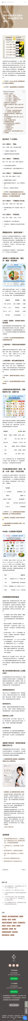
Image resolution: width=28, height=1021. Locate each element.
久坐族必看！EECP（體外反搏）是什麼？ (15, 890)
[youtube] (17, 965)
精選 (15, 928)
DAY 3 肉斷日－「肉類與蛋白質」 (12, 98)
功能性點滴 (4, 916)
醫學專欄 (12, 935)
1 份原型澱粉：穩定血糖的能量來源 (13, 111)
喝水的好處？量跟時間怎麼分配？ (12, 858)
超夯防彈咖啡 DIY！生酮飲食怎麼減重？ (13, 850)
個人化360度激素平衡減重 (13, 916)
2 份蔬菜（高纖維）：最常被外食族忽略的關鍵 (14, 108)
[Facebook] (10, 965)
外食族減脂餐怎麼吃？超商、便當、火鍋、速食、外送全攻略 (13, 117)
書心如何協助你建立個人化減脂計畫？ (12, 123)
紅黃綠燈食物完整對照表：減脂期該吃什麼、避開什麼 (13, 114)
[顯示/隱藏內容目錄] (23, 91)
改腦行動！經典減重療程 (7, 922)
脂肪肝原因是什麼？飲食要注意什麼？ (13, 861)
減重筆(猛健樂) (5, 928)
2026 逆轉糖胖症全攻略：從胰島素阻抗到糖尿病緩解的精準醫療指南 (15, 903)
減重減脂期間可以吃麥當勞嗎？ (17, 87)
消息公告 (9, 925)
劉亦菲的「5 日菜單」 (9, 93)
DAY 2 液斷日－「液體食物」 (12, 96)
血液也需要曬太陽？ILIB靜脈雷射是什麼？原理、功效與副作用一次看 (15, 887)
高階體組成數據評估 (10, 124)
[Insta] (13, 965)
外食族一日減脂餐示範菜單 (10, 120)
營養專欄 (11, 928)
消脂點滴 (13, 925)
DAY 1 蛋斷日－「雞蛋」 (11, 95)
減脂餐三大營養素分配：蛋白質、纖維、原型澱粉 (13, 105)
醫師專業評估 (9, 126)
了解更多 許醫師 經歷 (8, 827)
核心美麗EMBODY (21, 922)
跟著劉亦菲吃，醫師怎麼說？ (10, 102)
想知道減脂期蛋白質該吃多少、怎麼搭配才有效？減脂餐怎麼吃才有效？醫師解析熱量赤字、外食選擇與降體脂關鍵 (14, 194)
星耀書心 (15, 922)
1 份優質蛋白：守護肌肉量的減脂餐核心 (14, 110)
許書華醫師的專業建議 (9, 121)
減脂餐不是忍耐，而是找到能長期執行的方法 (13, 131)
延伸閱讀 (7, 132)
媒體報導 (21, 916)
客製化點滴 (4, 919)
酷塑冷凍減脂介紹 (5, 935)
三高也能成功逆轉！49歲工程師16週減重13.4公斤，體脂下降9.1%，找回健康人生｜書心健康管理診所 (15, 898)
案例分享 (4, 925)
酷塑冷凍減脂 (15, 932)
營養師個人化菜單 (9, 127)
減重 (21, 69)
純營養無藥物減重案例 (6, 932)
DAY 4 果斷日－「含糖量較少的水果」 (13, 99)
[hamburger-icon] (25, 2)
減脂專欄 (5, 12)
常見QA (9, 919)
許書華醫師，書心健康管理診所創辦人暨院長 (14, 792)
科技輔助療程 (9, 129)
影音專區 (14, 919)
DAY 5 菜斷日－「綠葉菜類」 (12, 101)
